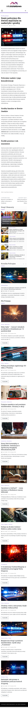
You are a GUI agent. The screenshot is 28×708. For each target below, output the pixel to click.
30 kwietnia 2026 (21, 249)
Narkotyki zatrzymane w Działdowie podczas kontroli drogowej (11, 682)
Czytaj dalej (4, 342)
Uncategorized (4, 564)
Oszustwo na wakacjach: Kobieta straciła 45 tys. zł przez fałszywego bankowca (13, 288)
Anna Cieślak (12, 25)
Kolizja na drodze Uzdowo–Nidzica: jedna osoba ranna (11, 528)
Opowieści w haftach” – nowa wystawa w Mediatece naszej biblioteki (12, 490)
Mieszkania (9, 441)
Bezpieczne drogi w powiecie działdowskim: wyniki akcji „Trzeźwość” (12, 643)
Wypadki (6, 524)
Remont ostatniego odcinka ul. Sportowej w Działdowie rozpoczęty (17, 256)
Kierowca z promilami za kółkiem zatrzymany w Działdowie (7, 201)
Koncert (2, 324)
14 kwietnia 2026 (21, 258)
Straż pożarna (3, 401)
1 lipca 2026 (11, 291)
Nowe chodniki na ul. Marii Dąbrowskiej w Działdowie (16, 247)
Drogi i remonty (12, 227)
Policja (2, 363)
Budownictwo (3, 441)
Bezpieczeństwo (4, 638)
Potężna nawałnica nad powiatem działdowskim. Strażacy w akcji (13, 406)
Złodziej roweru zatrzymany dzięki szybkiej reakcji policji (14, 607)
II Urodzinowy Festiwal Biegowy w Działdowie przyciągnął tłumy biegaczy (13, 569)
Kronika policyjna (5, 15)
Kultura (2, 485)
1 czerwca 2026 (21, 241)
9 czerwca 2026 (21, 233)
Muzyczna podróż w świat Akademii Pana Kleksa (22, 201)
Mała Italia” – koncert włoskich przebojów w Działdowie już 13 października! (12, 329)
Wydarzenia (7, 324)
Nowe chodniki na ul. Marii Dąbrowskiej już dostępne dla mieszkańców (16, 231)
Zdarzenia (10, 524)
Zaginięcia (6, 363)
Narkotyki (3, 677)
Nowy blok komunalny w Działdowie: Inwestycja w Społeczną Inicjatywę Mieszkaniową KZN (10, 447)
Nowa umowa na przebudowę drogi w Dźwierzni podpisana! (16, 239)
